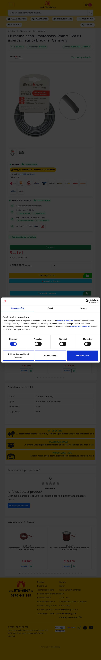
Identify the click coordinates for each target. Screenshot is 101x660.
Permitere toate (82, 355)
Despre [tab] (83, 308)
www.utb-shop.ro (65, 321)
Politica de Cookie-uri (80, 327)
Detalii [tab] (50, 308)
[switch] (38, 344)
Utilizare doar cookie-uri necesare (18, 355)
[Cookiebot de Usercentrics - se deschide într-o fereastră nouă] (87, 301)
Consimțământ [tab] (17, 308)
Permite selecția (50, 355)
